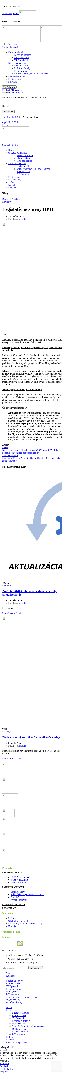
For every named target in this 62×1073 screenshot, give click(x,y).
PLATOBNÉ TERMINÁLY (13, 904)
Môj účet (6, 937)
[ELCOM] (17, 847)
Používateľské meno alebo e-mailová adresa (24, 97)
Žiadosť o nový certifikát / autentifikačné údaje (31, 737)
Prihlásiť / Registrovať (16, 1042)
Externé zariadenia (17, 63)
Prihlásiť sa (8, 112)
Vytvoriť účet (19, 92)
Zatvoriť (4, 1050)
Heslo (6, 106)
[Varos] (22, 792)
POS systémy (14, 79)
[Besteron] (17, 776)
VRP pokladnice (22, 60)
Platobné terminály (17, 76)
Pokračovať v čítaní (11, 613)
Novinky (16, 199)
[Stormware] (17, 862)
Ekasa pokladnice (16, 52)
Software (12, 81)
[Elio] (8, 816)
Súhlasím (4, 1063)
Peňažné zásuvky (22, 68)
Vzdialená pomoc (10, 13)
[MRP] (10, 807)
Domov (5, 199)
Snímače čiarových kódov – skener (31, 73)
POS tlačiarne (20, 71)
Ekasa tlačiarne (21, 57)
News (5, 447)
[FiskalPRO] (16, 831)
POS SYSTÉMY (9, 908)
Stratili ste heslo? (10, 117)
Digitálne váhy (21, 65)
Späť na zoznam (10, 455)
